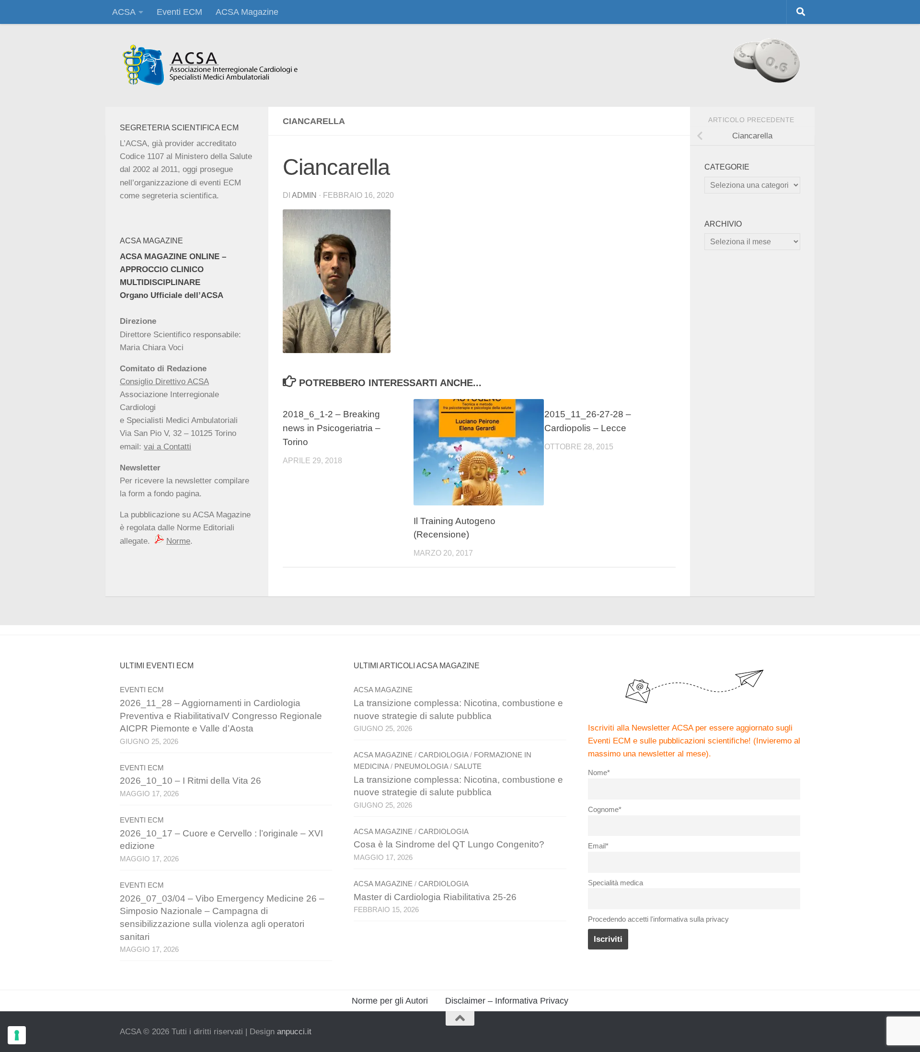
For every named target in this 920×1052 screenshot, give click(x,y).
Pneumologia (421, 766)
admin (304, 195)
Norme (178, 541)
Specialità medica (615, 883)
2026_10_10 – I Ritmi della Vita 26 (190, 781)
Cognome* (604, 809)
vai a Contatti (167, 446)
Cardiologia (443, 755)
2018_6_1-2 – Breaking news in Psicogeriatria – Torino (331, 428)
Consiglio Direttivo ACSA (164, 381)
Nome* (599, 772)
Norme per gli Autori (390, 1001)
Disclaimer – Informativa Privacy (506, 1001)
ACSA (124, 12)
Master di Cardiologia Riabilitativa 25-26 (435, 897)
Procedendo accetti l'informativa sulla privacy (658, 919)
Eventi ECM (179, 12)
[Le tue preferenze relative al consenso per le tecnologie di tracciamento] (17, 1035)
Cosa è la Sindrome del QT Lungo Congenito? (449, 844)
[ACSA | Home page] (209, 65)
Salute (468, 766)
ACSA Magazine (247, 12)
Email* (598, 846)
